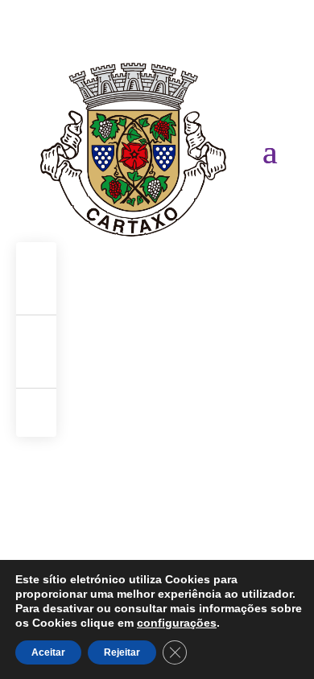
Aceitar (48, 652)
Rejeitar (122, 652)
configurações (177, 622)
